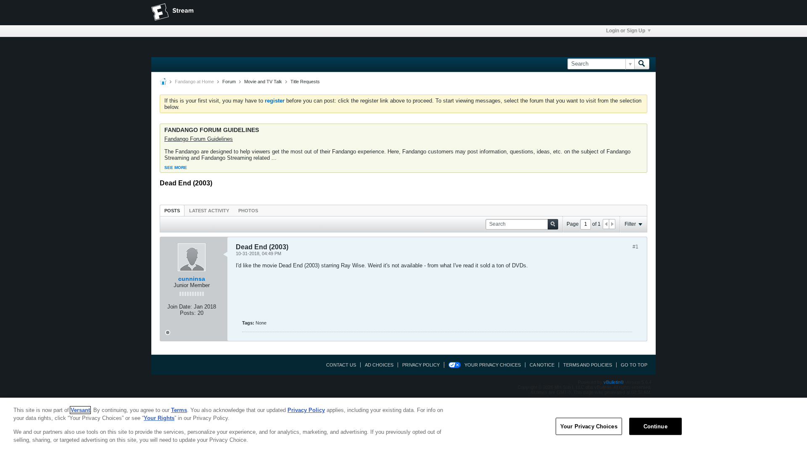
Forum (229, 81)
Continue (655, 426)
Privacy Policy (421, 364)
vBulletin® (614, 382)
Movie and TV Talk (263, 81)
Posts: (188, 313)
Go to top (634, 364)
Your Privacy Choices (492, 364)
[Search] (641, 63)
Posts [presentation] (172, 210)
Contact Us (341, 364)
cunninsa (191, 278)
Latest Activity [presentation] (209, 210)
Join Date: (179, 307)
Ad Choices (379, 364)
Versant (80, 410)
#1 (635, 247)
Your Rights (159, 418)
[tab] (172, 210)
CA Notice (542, 364)
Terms (179, 410)
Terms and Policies (587, 364)
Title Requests (305, 81)
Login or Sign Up (625, 31)
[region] (403, 426)
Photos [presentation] (248, 210)
